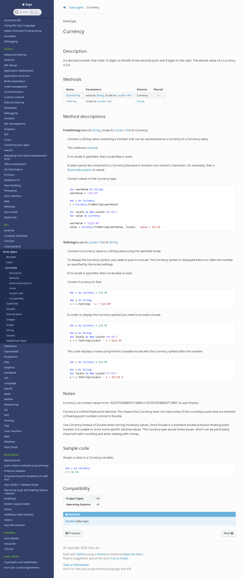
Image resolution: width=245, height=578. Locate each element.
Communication (13, 91)
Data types (10, 251)
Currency (11, 267)
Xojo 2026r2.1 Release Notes (21, 484)
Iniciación (10, 543)
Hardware (10, 372)
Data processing (14, 102)
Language (10, 383)
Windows (9, 206)
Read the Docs (133, 554)
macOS (8, 150)
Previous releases (14, 471)
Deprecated (11, 351)
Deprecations (12, 460)
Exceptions (10, 356)
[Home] (64, 7)
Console (9, 241)
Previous (74, 533)
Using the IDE (12, 20)
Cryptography (12, 246)
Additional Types (16, 340)
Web (7, 201)
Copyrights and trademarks (20, 562)
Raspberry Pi (12, 180)
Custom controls (14, 97)
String (10, 330)
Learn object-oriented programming (26, 465)
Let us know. (119, 558)
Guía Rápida (11, 538)
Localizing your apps (16, 145)
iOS (6, 134)
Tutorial (8, 549)
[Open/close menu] (2, 251)
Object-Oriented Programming (22, 30)
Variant (10, 335)
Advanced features (15, 54)
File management (14, 123)
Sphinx (81, 554)
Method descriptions (20, 283)
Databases (10, 107)
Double (10, 309)
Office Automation (15, 164)
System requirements (17, 504)
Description (15, 273)
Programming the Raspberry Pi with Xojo (26, 477)
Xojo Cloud (10, 212)
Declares (9, 118)
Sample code (16, 293)
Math (7, 394)
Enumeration (14, 314)
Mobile (8, 399)
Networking (11, 404)
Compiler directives (16, 235)
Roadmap (10, 498)
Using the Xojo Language (19, 25)
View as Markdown (76, 565)
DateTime (12, 303)
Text (6, 425)
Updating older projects (18, 514)
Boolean (11, 257)
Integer (10, 319)
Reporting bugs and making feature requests (26, 491)
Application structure (17, 75)
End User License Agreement (21, 567)
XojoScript (10, 217)
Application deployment (18, 70)
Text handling (12, 185)
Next (227, 533)
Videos (8, 520)
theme (101, 554)
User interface (12, 196)
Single (10, 325)
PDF (6, 415)
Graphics (9, 129)
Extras (8, 509)
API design (10, 65)
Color (9, 262)
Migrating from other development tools (25, 157)
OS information (13, 169)
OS (6, 410)
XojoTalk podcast (14, 525)
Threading (10, 190)
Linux (7, 139)
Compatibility (16, 298)
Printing (9, 174)
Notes (12, 288)
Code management (15, 86)
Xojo (28, 4)
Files (7, 362)
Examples (10, 36)
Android (9, 60)
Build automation (14, 81)
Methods (14, 278)
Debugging (11, 41)
